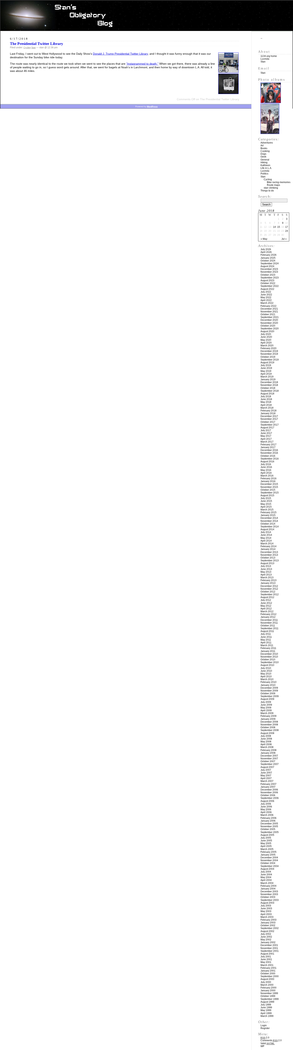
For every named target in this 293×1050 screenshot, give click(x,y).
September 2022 (270, 286)
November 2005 (269, 826)
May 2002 (266, 939)
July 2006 (266, 803)
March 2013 (267, 577)
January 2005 (268, 854)
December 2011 (269, 620)
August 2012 (267, 597)
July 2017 (266, 430)
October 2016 (268, 456)
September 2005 (270, 832)
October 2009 (268, 693)
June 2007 (266, 772)
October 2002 (268, 925)
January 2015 (268, 515)
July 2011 (266, 634)
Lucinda (265, 58)
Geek (263, 156)
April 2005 (266, 846)
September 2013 (270, 560)
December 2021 (269, 308)
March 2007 (267, 781)
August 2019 (267, 362)
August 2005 (267, 835)
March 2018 (267, 407)
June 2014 (266, 535)
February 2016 (268, 478)
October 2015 (268, 489)
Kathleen (265, 165)
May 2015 (266, 504)
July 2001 (266, 956)
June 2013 (266, 569)
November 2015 (269, 487)
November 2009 (269, 690)
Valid (268, 1043)
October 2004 (268, 863)
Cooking (265, 151)
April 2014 (266, 540)
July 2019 (266, 365)
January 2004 (268, 888)
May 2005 (266, 843)
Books (264, 148)
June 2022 (266, 294)
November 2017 (269, 419)
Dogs (263, 154)
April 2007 (266, 778)
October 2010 (268, 659)
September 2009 (270, 696)
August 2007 (267, 767)
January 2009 (268, 719)
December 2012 (269, 586)
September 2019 (270, 359)
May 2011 (266, 639)
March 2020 (267, 345)
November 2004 (269, 860)
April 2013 (266, 574)
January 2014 (268, 549)
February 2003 (268, 919)
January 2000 (268, 990)
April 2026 (266, 252)
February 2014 (268, 546)
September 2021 (270, 317)
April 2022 (266, 300)
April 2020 (266, 342)
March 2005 (267, 849)
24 (286, 231)
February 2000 (268, 987)
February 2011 (268, 648)
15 (278, 227)
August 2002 (267, 931)
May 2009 (266, 707)
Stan (33, 47)
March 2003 (267, 917)
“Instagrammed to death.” (142, 63)
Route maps (273, 185)
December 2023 (269, 269)
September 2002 (270, 928)
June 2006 (266, 806)
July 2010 (266, 668)
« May (264, 239)
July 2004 (266, 871)
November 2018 (269, 385)
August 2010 (267, 665)
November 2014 (269, 521)
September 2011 (269, 628)
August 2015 (267, 495)
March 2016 (267, 475)
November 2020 (269, 323)
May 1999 (266, 1010)
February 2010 (268, 682)
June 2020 (266, 337)
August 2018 (267, 393)
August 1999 (267, 1001)
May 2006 (266, 809)
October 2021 (268, 314)
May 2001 (266, 962)
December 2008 (269, 721)
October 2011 (268, 625)
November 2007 (269, 758)
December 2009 (269, 687)
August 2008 (267, 733)
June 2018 (266, 399)
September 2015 (270, 492)
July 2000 (266, 982)
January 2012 (268, 617)
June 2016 (266, 467)
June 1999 (266, 1007)
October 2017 (268, 422)
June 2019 (266, 368)
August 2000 (267, 979)
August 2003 (267, 902)
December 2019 (269, 351)
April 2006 (266, 812)
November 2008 (269, 724)
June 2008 (266, 738)
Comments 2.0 (271, 1040)
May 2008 (266, 741)
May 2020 (266, 340)
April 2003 (266, 914)
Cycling (27, 47)
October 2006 (268, 795)
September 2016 (270, 458)
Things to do (267, 190)
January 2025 (268, 258)
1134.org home (269, 56)
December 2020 (269, 320)
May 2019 (266, 371)
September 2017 (270, 424)
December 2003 (269, 891)
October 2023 (268, 274)
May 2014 (266, 538)
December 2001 (269, 945)
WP (262, 1046)
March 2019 (267, 376)
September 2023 (270, 277)
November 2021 (269, 311)
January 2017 (268, 447)
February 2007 (268, 784)
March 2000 (267, 985)
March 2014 (267, 543)
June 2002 (266, 936)
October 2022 (268, 283)
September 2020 (270, 328)
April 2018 (266, 405)
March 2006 (267, 815)
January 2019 (268, 379)
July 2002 (266, 934)
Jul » (284, 239)
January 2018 (268, 413)
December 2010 (269, 654)
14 (274, 227)
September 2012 (270, 594)
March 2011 (267, 645)
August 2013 (267, 563)
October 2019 (268, 357)
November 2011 (269, 622)
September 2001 (270, 951)
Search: (264, 196)
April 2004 (266, 880)
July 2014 (266, 532)
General (265, 159)
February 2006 (268, 818)
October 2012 (268, 591)
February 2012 (268, 614)
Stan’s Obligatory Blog (147, 16)
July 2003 (266, 905)
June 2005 (266, 840)
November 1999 (269, 993)
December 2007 (269, 755)
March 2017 (267, 441)
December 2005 (269, 823)
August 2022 (267, 289)
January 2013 (268, 583)
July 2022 (266, 291)
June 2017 (266, 433)
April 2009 (266, 710)
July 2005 (266, 837)
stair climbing (271, 187)
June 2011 (266, 637)
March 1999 (267, 1016)
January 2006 (268, 820)
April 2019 (266, 373)
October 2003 (268, 897)
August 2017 (267, 427)
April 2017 (266, 439)
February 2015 (268, 512)
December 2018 (269, 382)
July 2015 (266, 498)
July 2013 (266, 566)
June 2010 (266, 671)
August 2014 (267, 529)
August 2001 (267, 953)
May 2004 (266, 877)
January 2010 (268, 685)
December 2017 (269, 416)
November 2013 (269, 555)
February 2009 (268, 716)
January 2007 (268, 787)
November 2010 (269, 656)
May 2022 (266, 297)
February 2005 (268, 852)
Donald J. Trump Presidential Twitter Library (120, 53)
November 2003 (269, 894)
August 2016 (267, 461)
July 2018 (266, 396)
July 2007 (266, 770)
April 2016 (266, 473)
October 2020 (268, 325)
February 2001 (268, 968)
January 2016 (268, 481)
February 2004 (268, 886)
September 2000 (270, 976)
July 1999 (266, 1004)
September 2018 (270, 390)
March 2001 (267, 965)
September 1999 (270, 999)
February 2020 (268, 348)
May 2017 (266, 436)
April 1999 (266, 1013)
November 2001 (269, 948)
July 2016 (266, 464)
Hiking (264, 162)
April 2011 (266, 642)
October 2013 (268, 557)
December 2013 (269, 552)
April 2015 (266, 506)
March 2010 (267, 679)
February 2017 (268, 444)
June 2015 (266, 501)
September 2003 (270, 900)
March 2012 (267, 611)
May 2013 (266, 572)
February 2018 (268, 410)
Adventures (267, 142)
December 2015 (269, 484)
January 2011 (268, 651)
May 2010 (266, 673)
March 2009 (267, 713)
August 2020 (267, 331)
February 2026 (268, 255)
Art (262, 145)
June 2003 (266, 908)
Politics (264, 173)
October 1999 (268, 996)
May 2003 (266, 911)
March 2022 (267, 303)
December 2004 (269, 857)
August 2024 (267, 266)
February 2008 (268, 750)
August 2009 (267, 699)
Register (265, 1028)
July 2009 (266, 702)
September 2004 (270, 866)
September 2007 (270, 764)
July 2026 (266, 249)
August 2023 (267, 280)
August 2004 (267, 869)
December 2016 (269, 450)
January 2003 (268, 922)
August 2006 (267, 801)
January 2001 (268, 970)
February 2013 (268, 580)
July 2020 (266, 334)
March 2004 (267, 883)
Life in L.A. (266, 168)
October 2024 (268, 260)
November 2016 (269, 453)
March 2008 (267, 747)
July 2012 (266, 600)
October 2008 (268, 727)
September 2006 (270, 798)
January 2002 (268, 942)
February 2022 (268, 306)
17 (286, 227)
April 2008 (266, 744)
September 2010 (270, 662)
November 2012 (269, 588)
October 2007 (268, 761)
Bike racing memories (278, 182)
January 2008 (268, 753)
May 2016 (266, 470)
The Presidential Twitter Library (36, 44)
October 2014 (268, 523)
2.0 (265, 1037)
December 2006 (269, 789)
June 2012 (266, 603)
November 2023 (269, 271)
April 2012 (266, 608)
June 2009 (266, 704)
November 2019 (269, 354)
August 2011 (267, 631)
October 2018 (268, 388)
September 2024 (270, 263)
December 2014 (269, 518)
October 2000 (268, 973)
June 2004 (266, 874)
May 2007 (266, 775)
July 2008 (266, 736)
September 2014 (270, 526)
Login (264, 1025)
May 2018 (266, 402)
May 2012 (266, 605)
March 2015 (267, 509)
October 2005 (268, 829)
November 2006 (269, 792)
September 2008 (270, 730)
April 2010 (266, 676)
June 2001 (266, 959)
